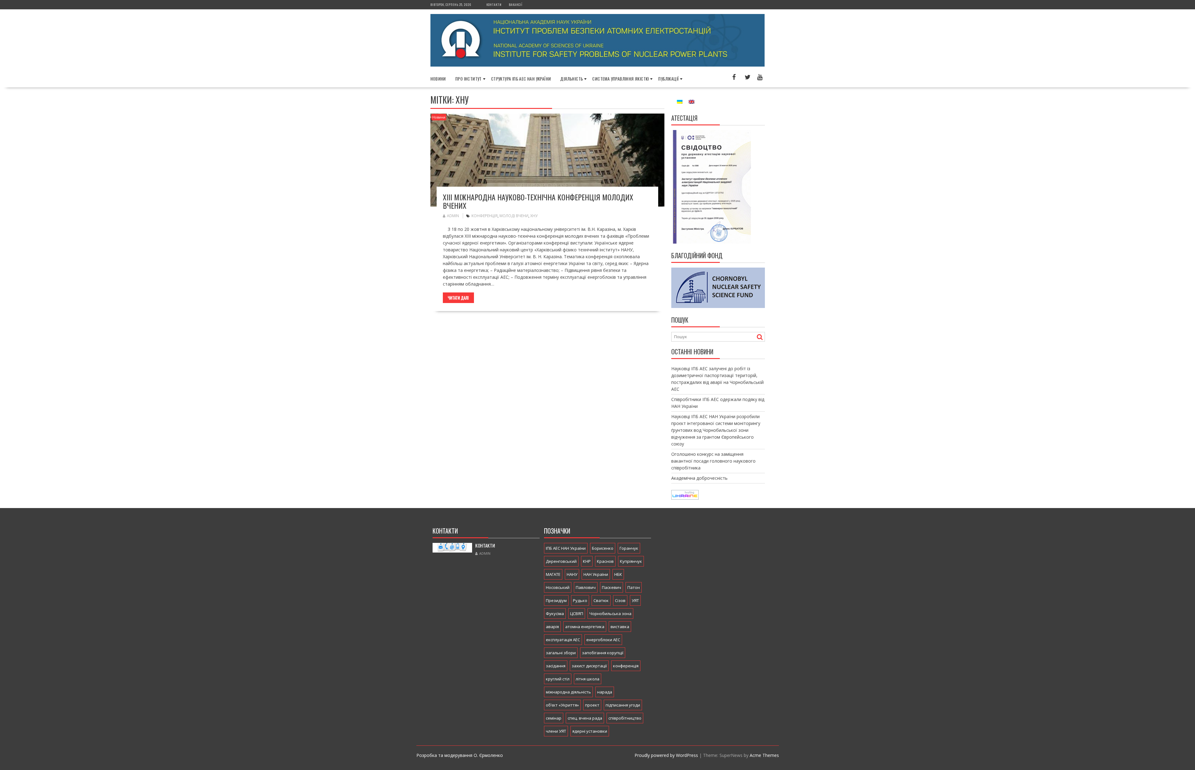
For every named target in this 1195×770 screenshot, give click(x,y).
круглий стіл (557, 679)
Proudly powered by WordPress (666, 755)
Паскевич (611, 587)
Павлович (586, 587)
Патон (633, 587)
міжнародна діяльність (568, 692)
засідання (555, 666)
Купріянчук (631, 561)
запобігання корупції (602, 653)
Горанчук (629, 548)
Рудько (580, 600)
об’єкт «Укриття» (562, 705)
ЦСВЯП (576, 613)
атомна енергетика (584, 626)
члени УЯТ (556, 731)
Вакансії (516, 4)
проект (592, 705)
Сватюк (601, 600)
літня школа (587, 679)
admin (453, 215)
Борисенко (602, 548)
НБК (618, 574)
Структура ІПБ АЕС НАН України (521, 78)
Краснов (605, 561)
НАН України (595, 574)
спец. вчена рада (585, 718)
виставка (620, 626)
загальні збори (561, 653)
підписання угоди (623, 705)
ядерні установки (589, 731)
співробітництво (624, 718)
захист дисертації (589, 666)
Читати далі (458, 298)
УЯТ (635, 600)
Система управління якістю (620, 78)
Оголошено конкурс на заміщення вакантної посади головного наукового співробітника (713, 461)
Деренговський (561, 561)
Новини (438, 78)
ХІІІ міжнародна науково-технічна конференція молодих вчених (538, 201)
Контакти (494, 4)
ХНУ (533, 215)
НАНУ (572, 574)
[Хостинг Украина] (685, 498)
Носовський (557, 587)
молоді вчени (513, 215)
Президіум (556, 600)
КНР (587, 561)
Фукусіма (555, 613)
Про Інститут (468, 78)
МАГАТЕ (553, 574)
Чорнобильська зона (610, 613)
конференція (484, 215)
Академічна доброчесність (699, 478)
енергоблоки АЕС (603, 639)
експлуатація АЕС (563, 639)
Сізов (620, 600)
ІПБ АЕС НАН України (566, 548)
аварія (552, 626)
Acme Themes (764, 755)
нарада (604, 692)
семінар (553, 718)
